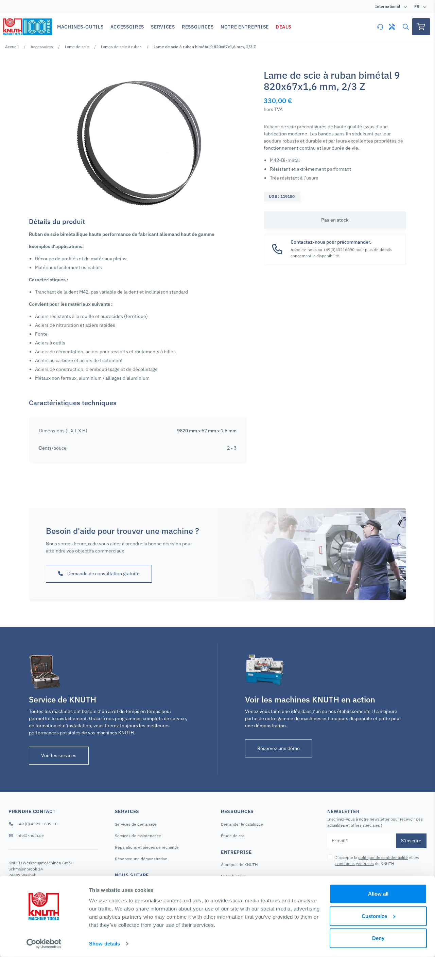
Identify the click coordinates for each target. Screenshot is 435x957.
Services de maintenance (138, 835)
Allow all (378, 894)
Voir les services (58, 755)
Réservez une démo (278, 748)
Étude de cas (233, 835)
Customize (374, 916)
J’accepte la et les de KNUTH (377, 860)
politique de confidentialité (383, 857)
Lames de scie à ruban (121, 46)
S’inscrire (411, 841)
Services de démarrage (136, 824)
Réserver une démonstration (141, 858)
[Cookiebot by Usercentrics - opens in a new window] (44, 944)
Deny (378, 938)
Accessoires (42, 46)
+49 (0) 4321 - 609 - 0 (37, 823)
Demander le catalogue (242, 824)
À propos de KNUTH (239, 864)
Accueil (12, 46)
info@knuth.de (30, 835)
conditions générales (354, 863)
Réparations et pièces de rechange (147, 847)
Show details (104, 943)
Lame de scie (77, 46)
